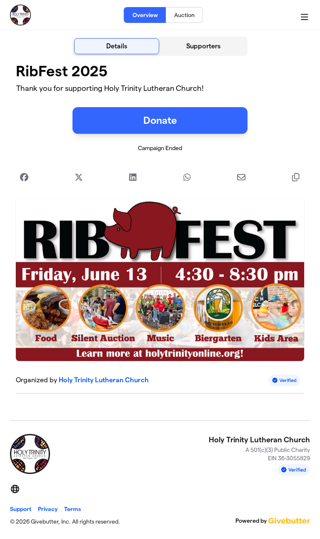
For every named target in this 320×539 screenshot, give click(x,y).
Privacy (48, 509)
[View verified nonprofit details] (284, 380)
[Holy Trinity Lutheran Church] (20, 15)
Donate (160, 120)
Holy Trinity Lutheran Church (104, 380)
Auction (184, 15)
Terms (72, 509)
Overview (145, 15)
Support (20, 509)
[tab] (117, 46)
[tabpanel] (160, 235)
